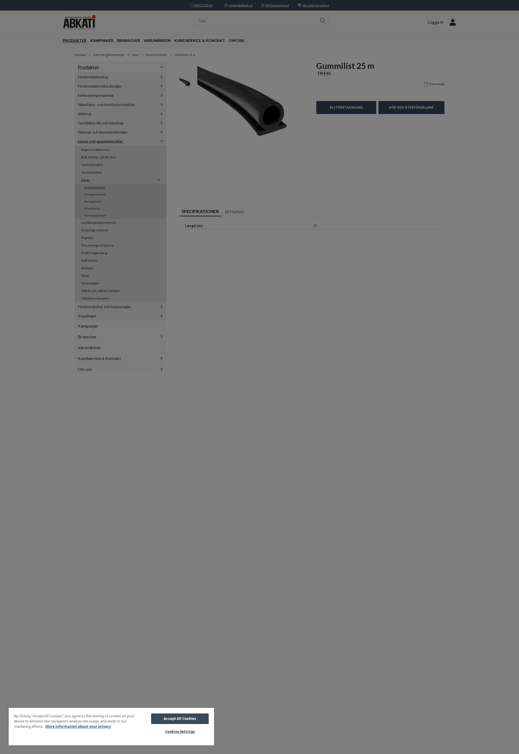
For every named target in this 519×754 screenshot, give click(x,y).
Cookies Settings (180, 731)
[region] (111, 726)
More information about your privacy (78, 726)
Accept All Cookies (180, 718)
